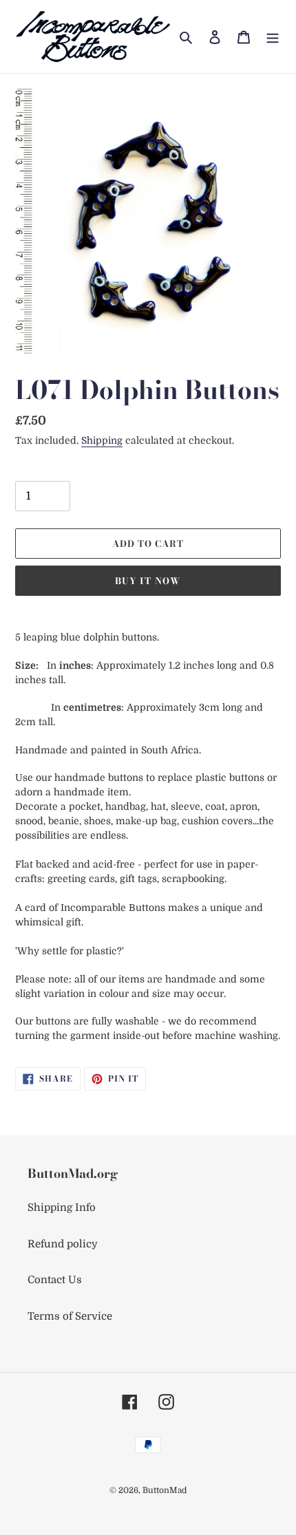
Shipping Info (62, 1207)
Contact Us (55, 1280)
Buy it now (147, 581)
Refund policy (63, 1244)
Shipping (102, 440)
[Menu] (272, 37)
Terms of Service (70, 1316)
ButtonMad (164, 1490)
